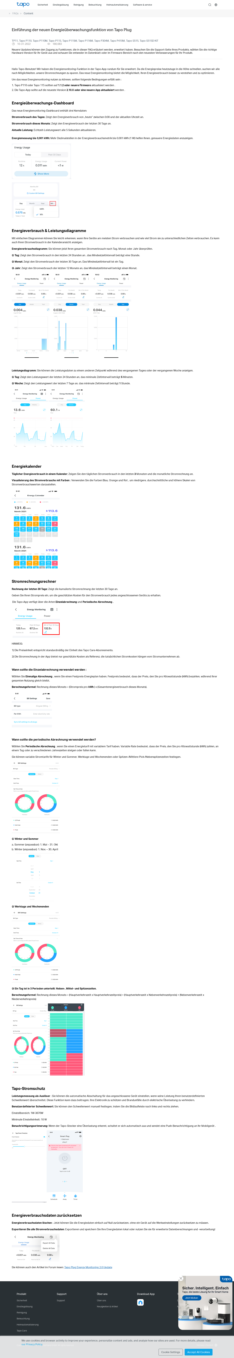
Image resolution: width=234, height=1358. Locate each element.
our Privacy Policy (31, 1344)
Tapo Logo (23, 4)
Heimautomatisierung (28, 1324)
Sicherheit (22, 1300)
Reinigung (22, 1312)
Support (61, 1300)
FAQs (15, 13)
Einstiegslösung (24, 1306)
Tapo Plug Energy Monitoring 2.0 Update (88, 1267)
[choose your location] (216, 4)
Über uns (101, 1300)
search (209, 5)
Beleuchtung (23, 1318)
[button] (140, 1302)
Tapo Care (22, 1330)
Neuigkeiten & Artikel (107, 1306)
